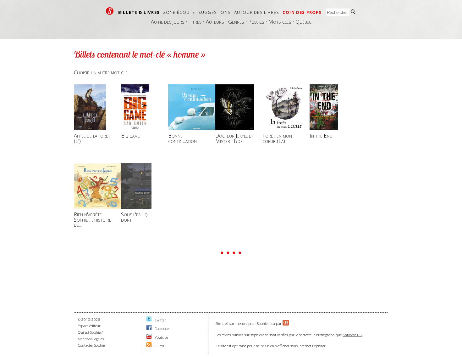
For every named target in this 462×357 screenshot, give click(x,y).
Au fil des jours (167, 21)
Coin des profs (302, 12)
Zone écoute (179, 12)
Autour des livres (256, 12)
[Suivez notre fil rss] (148, 345)
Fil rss (159, 345)
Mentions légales (91, 339)
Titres (195, 21)
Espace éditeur (89, 325)
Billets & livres (139, 12)
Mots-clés (279, 21)
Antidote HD (352, 334)
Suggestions (214, 12)
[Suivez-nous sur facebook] (148, 328)
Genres (236, 21)
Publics (256, 21)
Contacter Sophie (91, 345)
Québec (303, 21)
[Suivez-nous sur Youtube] (148, 337)
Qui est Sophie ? (90, 332)
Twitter (160, 320)
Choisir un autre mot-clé (101, 72)
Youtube (161, 337)
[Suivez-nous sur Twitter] (148, 320)
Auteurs (215, 21)
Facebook (162, 328)
